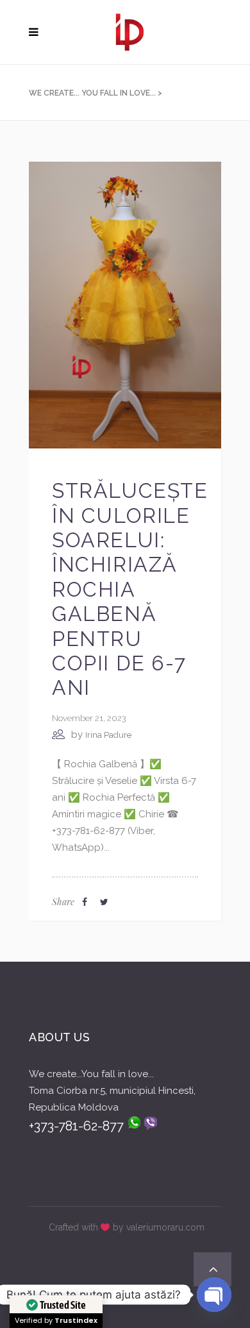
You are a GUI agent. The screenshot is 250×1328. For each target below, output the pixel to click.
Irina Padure (108, 735)
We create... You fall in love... (92, 93)
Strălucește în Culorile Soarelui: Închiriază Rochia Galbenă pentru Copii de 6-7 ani (130, 589)
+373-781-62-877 (78, 1126)
